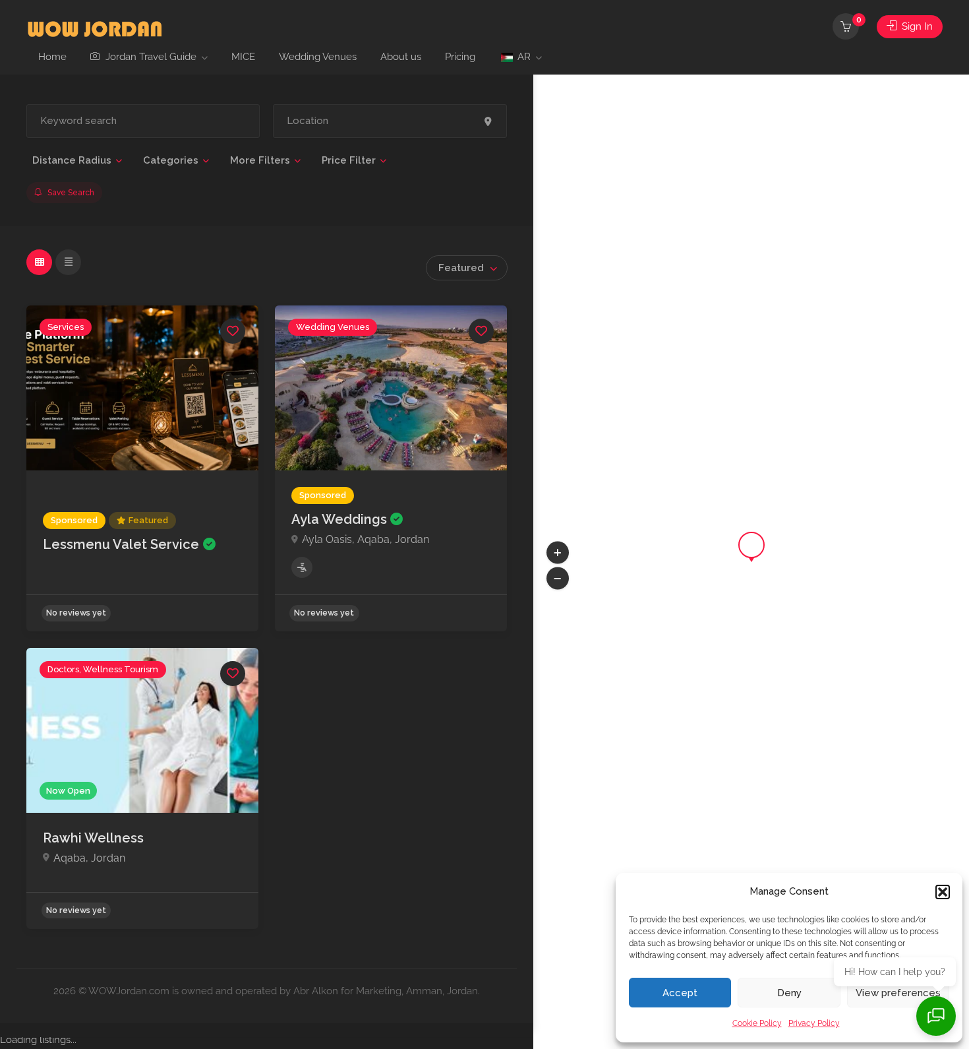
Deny (789, 993)
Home (52, 57)
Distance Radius (71, 160)
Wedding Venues (318, 57)
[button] (942, 892)
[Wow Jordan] (94, 27)
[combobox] (467, 267)
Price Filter (349, 160)
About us (400, 57)
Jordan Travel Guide (149, 57)
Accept (679, 993)
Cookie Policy (757, 1023)
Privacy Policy (814, 1023)
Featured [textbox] (461, 268)
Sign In (916, 26)
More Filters (260, 160)
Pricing (460, 57)
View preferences (898, 993)
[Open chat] (936, 1016)
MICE (243, 57)
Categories (170, 160)
